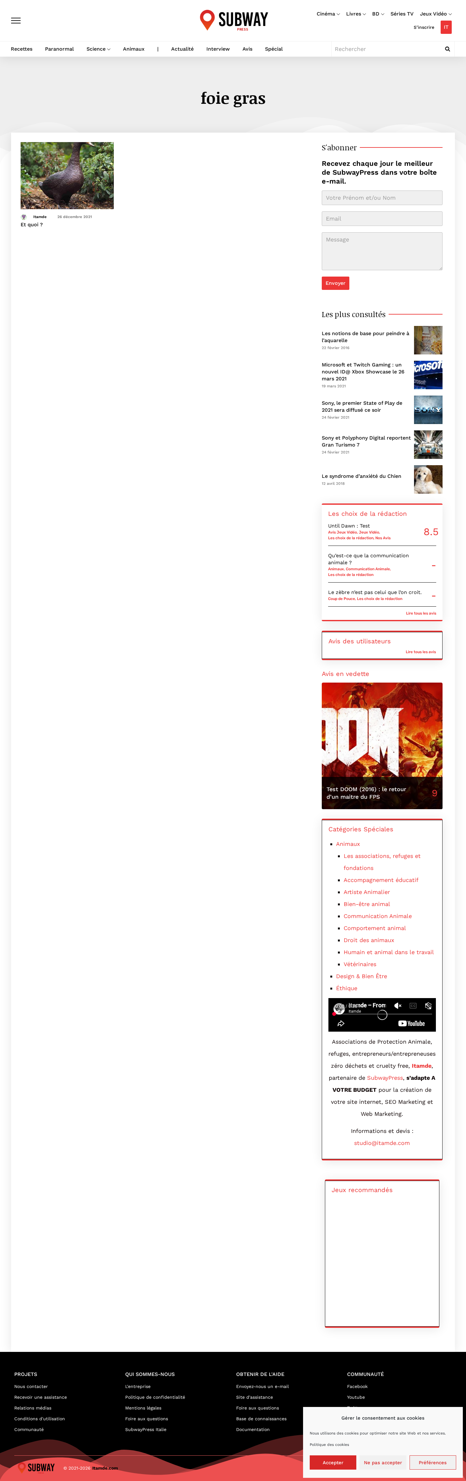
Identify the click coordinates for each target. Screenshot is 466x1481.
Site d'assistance (254, 1397)
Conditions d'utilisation (39, 1418)
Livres (353, 14)
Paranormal (59, 49)
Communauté (29, 1429)
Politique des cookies (329, 1444)
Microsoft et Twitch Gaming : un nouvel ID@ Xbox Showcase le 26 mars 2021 (363, 372)
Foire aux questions (146, 1418)
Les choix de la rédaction (350, 538)
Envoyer (336, 283)
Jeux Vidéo (433, 14)
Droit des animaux (369, 940)
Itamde (40, 217)
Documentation (253, 1429)
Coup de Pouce (341, 599)
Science (96, 49)
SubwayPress (385, 1077)
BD (375, 14)
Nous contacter (31, 1386)
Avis (247, 49)
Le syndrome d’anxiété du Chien (361, 476)
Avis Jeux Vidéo (342, 532)
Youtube (356, 1397)
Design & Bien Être (361, 976)
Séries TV (402, 14)
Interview (218, 49)
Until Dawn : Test (349, 526)
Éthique (346, 988)
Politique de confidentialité (155, 1397)
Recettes (21, 49)
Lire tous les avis (421, 613)
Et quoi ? (32, 225)
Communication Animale (368, 569)
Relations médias (32, 1407)
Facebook (357, 1386)
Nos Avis (383, 538)
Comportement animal (375, 928)
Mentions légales (143, 1407)
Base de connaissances (261, 1418)
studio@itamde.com (382, 1143)
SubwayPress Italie (145, 1429)
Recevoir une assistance (40, 1397)
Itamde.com (105, 1468)
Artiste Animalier (367, 892)
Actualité (182, 49)
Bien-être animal (367, 904)
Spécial (274, 49)
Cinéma (326, 14)
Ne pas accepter (383, 1462)
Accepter (333, 1462)
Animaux (134, 49)
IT (446, 27)
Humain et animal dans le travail (389, 952)
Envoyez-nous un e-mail (262, 1386)
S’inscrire (424, 27)
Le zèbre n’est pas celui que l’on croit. (375, 592)
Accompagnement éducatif (381, 880)
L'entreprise (138, 1386)
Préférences (433, 1462)
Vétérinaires (360, 964)
